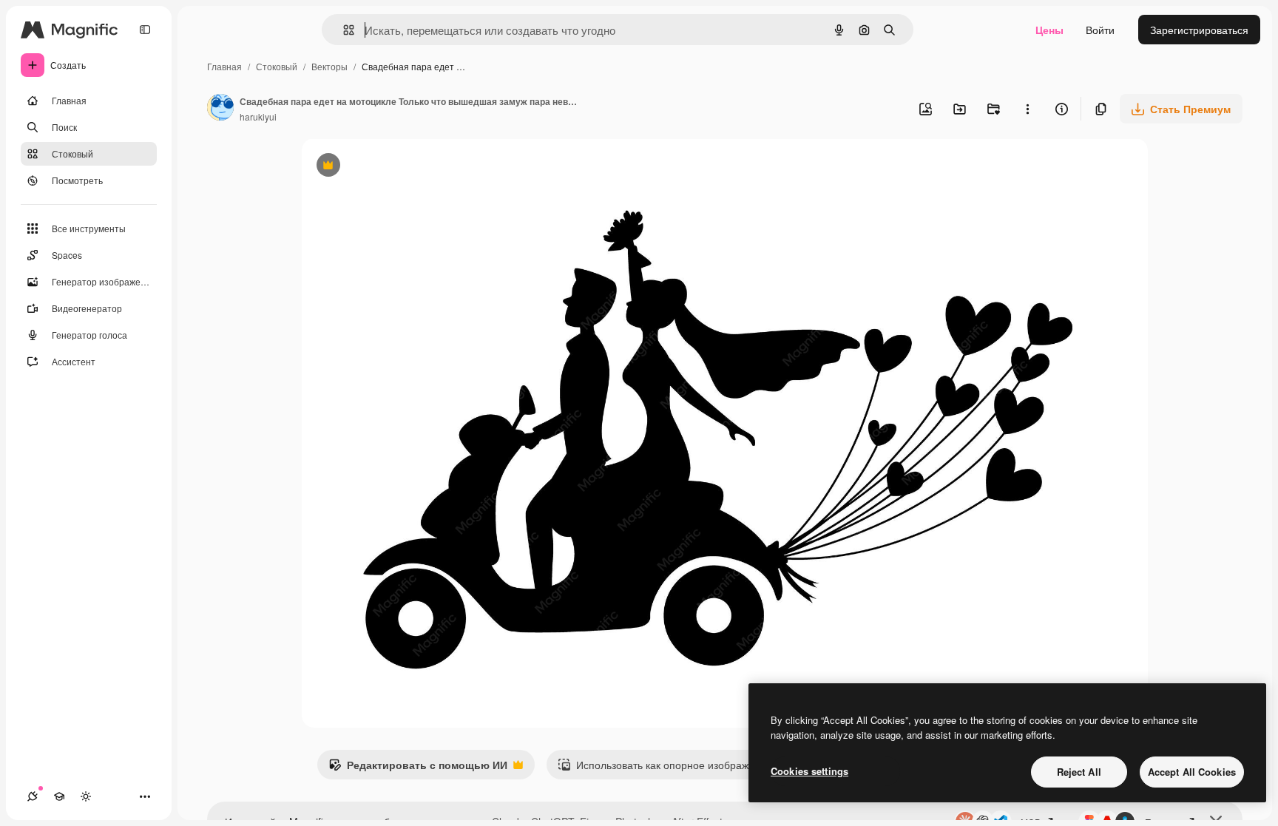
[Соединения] (32, 796)
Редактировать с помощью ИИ (417, 768)
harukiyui (258, 116)
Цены (1049, 29)
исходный (401, 167)
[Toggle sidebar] (145, 29)
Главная (224, 66)
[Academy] (59, 796)
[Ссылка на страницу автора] (220, 108)
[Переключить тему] (86, 796)
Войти (1100, 29)
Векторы (329, 66)
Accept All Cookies (1192, 772)
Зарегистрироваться (1199, 29)
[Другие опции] (1027, 108)
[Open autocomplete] (342, 29)
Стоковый (276, 66)
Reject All (1079, 772)
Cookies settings (809, 771)
